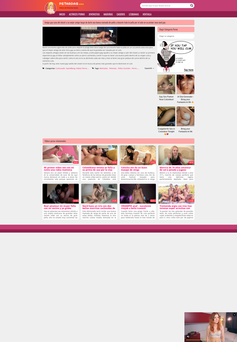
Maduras (108, 14)
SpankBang (70, 68)
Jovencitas (94, 14)
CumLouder (60, 68)
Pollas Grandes (124, 68)
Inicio (62, 14)
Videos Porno (81, 68)
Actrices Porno (77, 14)
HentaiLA (147, 14)
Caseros (121, 14)
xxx (89, 68)
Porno (134, 68)
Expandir (148, 68)
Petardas (113, 68)
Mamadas (104, 68)
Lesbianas (134, 14)
